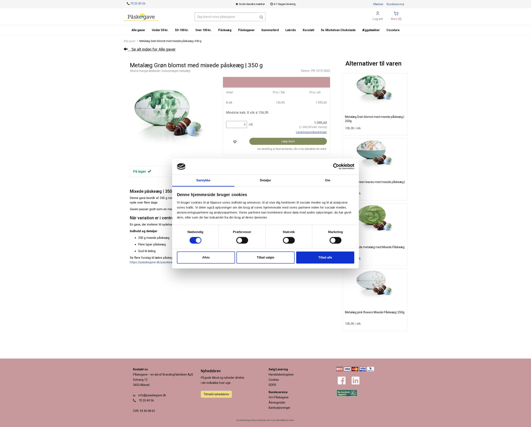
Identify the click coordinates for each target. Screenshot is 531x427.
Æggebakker (371, 30)
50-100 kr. (182, 30)
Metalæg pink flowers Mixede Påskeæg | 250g (374, 312)
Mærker (378, 4)
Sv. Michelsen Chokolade (338, 30)
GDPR (272, 385)
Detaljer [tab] (265, 180)
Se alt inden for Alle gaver (152, 49)
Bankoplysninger (279, 407)
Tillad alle (325, 257)
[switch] (242, 240)
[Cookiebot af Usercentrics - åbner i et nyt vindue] (336, 166)
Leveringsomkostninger (311, 132)
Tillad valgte (265, 257)
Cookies (274, 379)
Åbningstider (277, 402)
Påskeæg (224, 30)
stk (250, 124)
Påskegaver (246, 30)
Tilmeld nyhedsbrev (216, 394)
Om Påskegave (279, 397)
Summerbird (270, 30)
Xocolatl (308, 30)
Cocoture (392, 30)
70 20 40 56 (137, 3)
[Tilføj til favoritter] (234, 142)
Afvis (206, 257)
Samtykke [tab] (203, 180)
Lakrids (290, 30)
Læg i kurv (288, 141)
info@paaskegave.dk (152, 395)
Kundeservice (395, 4)
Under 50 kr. (160, 30)
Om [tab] (327, 180)
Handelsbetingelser (281, 374)
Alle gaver (129, 41)
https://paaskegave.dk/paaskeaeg (152, 262)
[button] (261, 16)
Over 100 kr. (203, 30)
